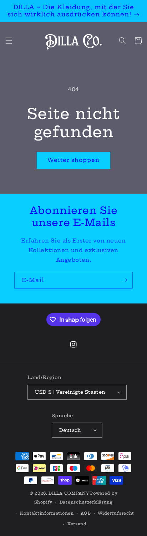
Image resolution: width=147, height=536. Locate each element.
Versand (77, 523)
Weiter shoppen (73, 160)
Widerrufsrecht (116, 513)
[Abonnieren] (124, 280)
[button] (9, 41)
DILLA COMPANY (69, 493)
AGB (86, 513)
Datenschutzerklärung (86, 502)
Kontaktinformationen (47, 513)
